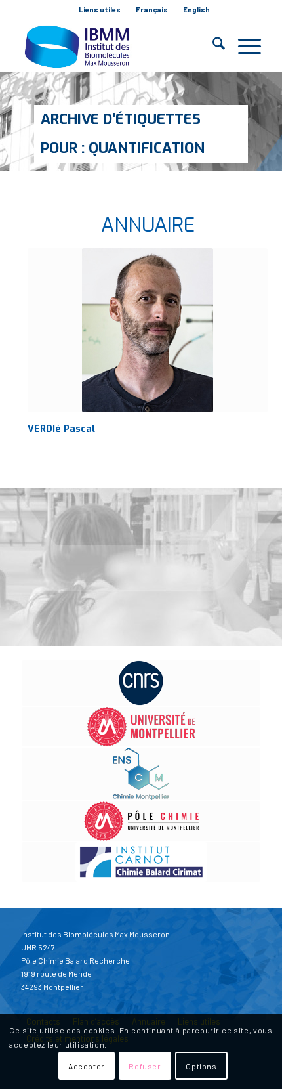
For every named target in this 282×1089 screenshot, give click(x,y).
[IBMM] (116, 46)
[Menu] (243, 46)
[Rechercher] (212, 46)
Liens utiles (100, 9)
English (196, 9)
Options (201, 1066)
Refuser (145, 1066)
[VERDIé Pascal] (148, 330)
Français (152, 9)
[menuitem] (100, 10)
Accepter (86, 1066)
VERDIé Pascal (61, 429)
